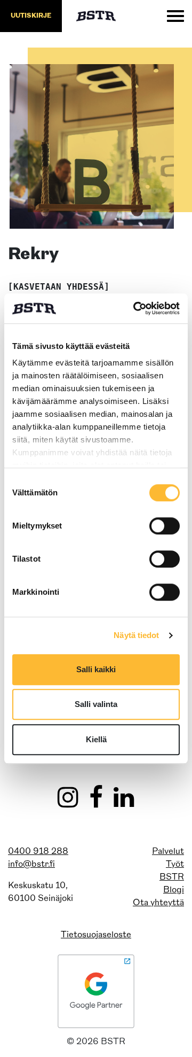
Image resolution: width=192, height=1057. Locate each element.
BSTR (171, 877)
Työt (175, 864)
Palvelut (168, 852)
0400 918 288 (38, 852)
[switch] (164, 525)
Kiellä (96, 739)
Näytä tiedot (136, 635)
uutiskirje (31, 16)
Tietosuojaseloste (96, 935)
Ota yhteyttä (158, 903)
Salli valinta (96, 704)
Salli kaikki (96, 669)
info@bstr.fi (31, 864)
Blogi (173, 890)
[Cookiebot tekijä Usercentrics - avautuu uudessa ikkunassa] (135, 308)
